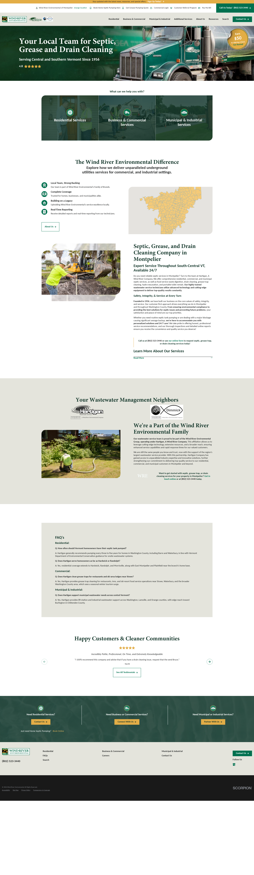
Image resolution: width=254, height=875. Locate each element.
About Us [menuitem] (200, 19)
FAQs (45, 756)
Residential (48, 751)
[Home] (14, 19)
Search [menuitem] (225, 19)
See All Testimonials (125, 672)
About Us (49, 227)
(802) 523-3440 (188, 479)
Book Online (58, 731)
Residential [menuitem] (114, 19)
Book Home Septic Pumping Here (106, 8)
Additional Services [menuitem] (183, 19)
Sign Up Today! (154, 1)
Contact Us (241, 19)
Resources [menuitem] (213, 19)
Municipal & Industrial (172, 751)
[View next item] (210, 662)
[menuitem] (6, 790)
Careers (105, 756)
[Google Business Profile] (234, 764)
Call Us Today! (233, 8)
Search (46, 760)
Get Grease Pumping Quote (137, 8)
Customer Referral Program (185, 8)
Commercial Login (161, 8)
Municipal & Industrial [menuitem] (159, 19)
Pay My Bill (206, 8)
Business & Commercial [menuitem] (134, 19)
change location (80, 8)
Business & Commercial (113, 751)
